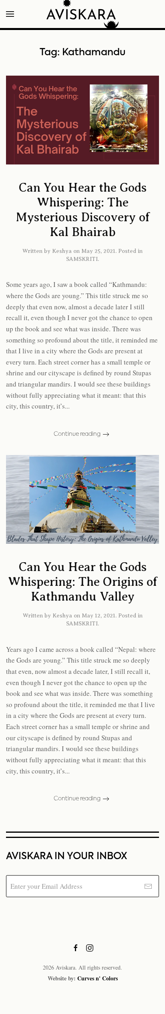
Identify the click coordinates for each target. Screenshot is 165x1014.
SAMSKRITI (82, 259)
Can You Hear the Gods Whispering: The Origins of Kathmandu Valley (82, 581)
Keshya (62, 251)
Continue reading (77, 434)
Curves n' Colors (97, 978)
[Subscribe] (148, 886)
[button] (10, 14)
